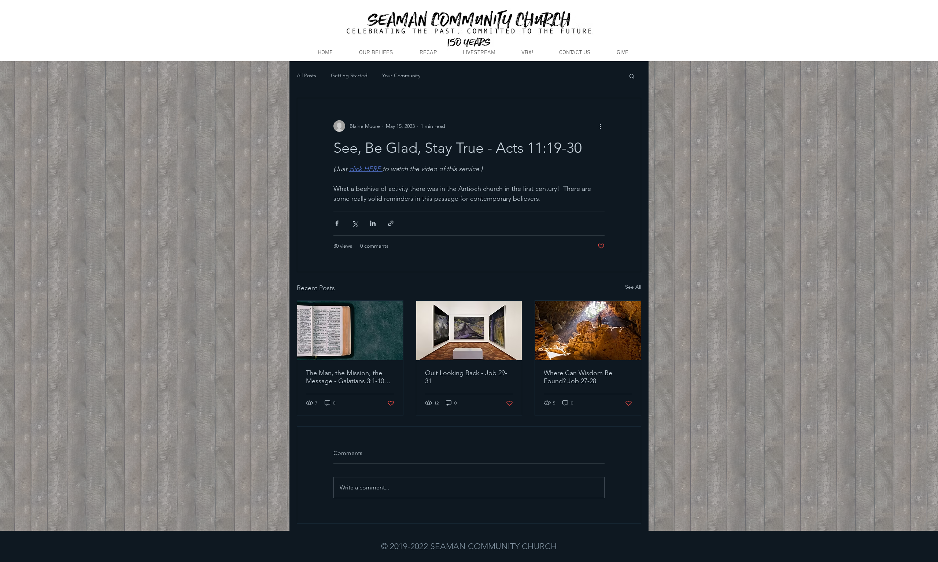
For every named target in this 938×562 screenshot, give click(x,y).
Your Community (401, 75)
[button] (631, 76)
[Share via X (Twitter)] (354, 223)
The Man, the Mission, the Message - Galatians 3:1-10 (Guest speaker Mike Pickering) (345, 377)
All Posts (306, 75)
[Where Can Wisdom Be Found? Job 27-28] (588, 330)
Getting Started (349, 75)
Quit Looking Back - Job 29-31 (466, 377)
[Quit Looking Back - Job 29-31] (469, 330)
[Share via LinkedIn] (372, 223)
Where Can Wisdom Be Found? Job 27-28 (578, 377)
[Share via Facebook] (336, 223)
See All (633, 287)
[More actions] (600, 126)
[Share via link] (390, 223)
